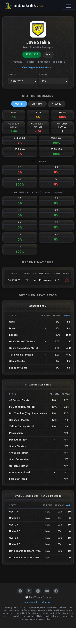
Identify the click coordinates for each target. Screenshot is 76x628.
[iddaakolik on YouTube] (47, 591)
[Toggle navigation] (68, 6)
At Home (37, 103)
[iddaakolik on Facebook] (20, 591)
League (43, 74)
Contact (47, 602)
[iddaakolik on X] (29, 591)
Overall (19, 103)
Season (12, 74)
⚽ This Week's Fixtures (38, 597)
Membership (31, 602)
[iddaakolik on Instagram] (38, 591)
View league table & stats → (38, 67)
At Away (56, 103)
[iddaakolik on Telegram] (56, 591)
